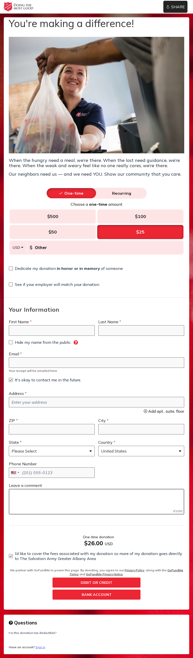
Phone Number (23, 463)
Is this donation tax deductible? (33, 633)
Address (16, 393)
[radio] (73, 193)
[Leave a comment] (96, 501)
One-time (73, 193)
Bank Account (97, 594)
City (102, 420)
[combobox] (15, 473)
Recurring (121, 193)
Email (14, 353)
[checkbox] (66, 268)
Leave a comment (25, 485)
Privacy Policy (134, 570)
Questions (25, 623)
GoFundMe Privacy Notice (104, 574)
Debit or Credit (96, 582)
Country (105, 442)
